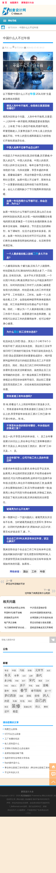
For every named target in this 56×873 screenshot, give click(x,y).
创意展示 (14, 2)
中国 (14, 670)
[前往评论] (52, 774)
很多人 (13, 685)
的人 (46, 695)
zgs (10, 48)
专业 (6, 670)
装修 (16, 705)
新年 (6, 690)
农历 (48, 670)
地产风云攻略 (10, 622)
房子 (22, 685)
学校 (17, 680)
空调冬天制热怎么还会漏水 (17, 748)
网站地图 (20, 799)
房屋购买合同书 (11, 617)
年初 (6, 685)
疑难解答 (28, 799)
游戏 (29, 695)
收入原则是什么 (12, 743)
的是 (6, 701)
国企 (16, 332)
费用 (46, 706)
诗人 (37, 706)
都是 (15, 711)
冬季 (16, 675)
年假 (32, 94)
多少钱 (8, 680)
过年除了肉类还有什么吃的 (37, 592)
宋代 (32, 680)
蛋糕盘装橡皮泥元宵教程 (41, 627)
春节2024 (12, 27)
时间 (15, 690)
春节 (23, 690)
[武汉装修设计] (28, 11)
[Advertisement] (28, 845)
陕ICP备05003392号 (41, 799)
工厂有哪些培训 (12, 738)
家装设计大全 (27, 2)
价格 (30, 670)
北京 (24, 675)
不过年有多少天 (12, 772)
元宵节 (39, 670)
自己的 (40, 700)
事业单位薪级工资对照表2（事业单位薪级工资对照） (29, 767)
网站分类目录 (47, 795)
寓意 (40, 680)
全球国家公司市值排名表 (41, 617)
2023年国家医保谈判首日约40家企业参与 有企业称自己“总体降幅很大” (42, 612)
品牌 (31, 675)
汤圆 (21, 695)
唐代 (39, 675)
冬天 (7, 675)
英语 (6, 706)
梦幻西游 (10, 695)
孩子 (23, 680)
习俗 (21, 670)
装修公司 (28, 706)
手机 (30, 685)
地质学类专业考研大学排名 (17, 757)
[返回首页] (52, 766)
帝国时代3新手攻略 (13, 612)
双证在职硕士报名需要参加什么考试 (42, 622)
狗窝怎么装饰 (11, 728)
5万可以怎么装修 (12, 733)
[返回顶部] (52, 781)
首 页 (4, 2)
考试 (30, 701)
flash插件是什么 (12, 762)
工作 (35, 253)
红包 (22, 700)
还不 (6, 711)
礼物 (15, 701)
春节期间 (36, 690)
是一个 (48, 690)
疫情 (37, 695)
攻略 (46, 685)
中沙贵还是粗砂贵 (38, 607)
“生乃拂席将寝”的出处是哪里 (16, 627)
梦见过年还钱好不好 (15, 583)
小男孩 (28, 813)
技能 (37, 685)
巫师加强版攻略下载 (14, 753)
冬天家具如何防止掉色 (14, 607)
